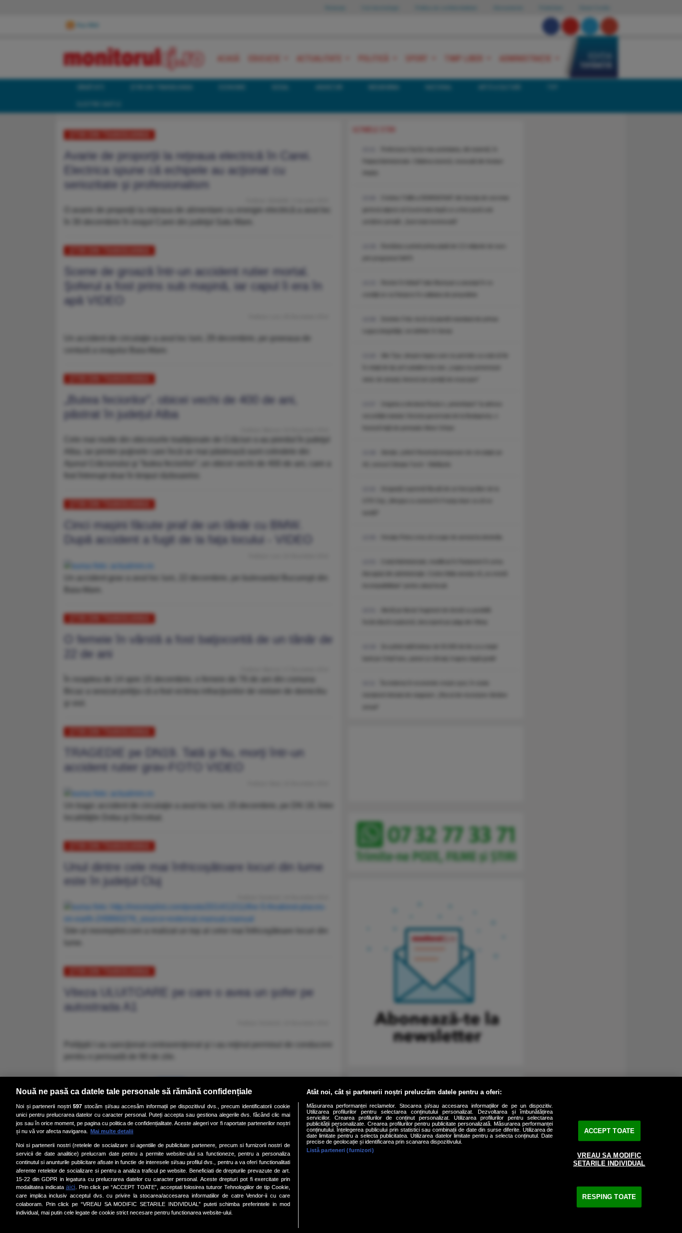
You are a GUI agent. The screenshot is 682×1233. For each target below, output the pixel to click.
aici (70, 1187)
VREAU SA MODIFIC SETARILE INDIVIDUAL (609, 1159)
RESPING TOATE (609, 1197)
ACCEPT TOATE (609, 1130)
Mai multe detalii (111, 1131)
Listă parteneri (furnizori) (340, 1150)
